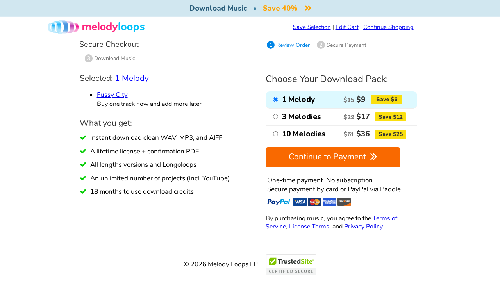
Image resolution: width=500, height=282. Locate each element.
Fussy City (112, 94)
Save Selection (312, 27)
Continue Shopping (388, 27)
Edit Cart (347, 27)
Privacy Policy (363, 226)
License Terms (309, 226)
